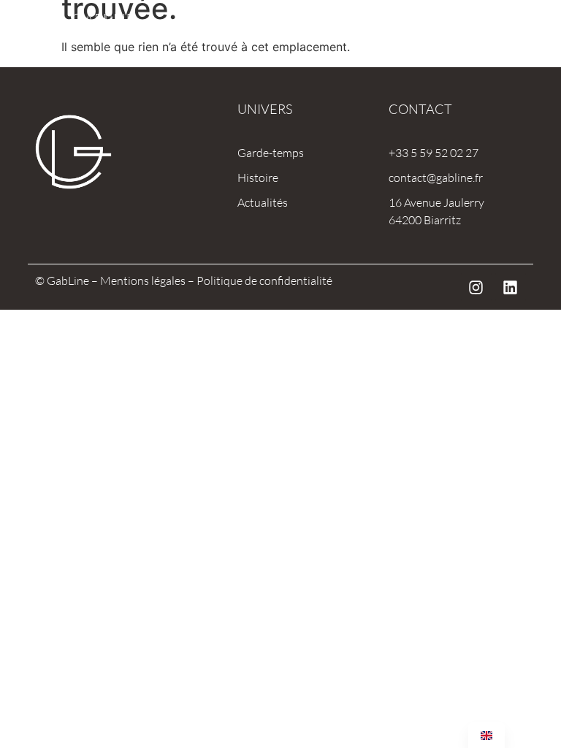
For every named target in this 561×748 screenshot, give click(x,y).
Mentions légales (143, 280)
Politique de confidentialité (264, 280)
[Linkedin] (510, 287)
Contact (420, 109)
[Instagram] (476, 287)
